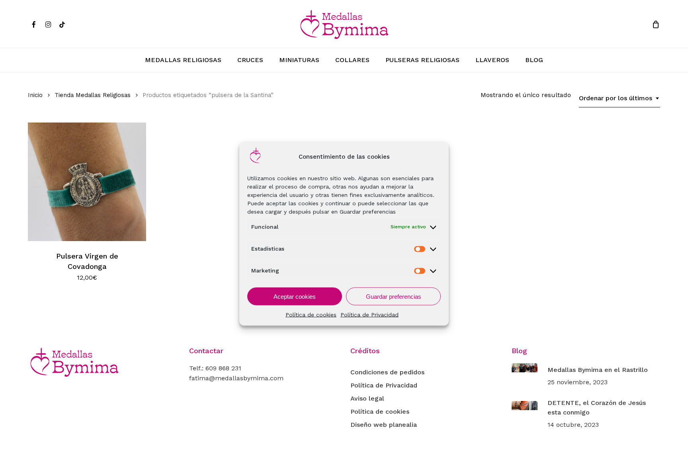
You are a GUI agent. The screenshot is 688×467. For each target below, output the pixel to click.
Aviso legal (367, 398)
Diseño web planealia (383, 424)
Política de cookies (310, 314)
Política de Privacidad (369, 314)
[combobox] (619, 98)
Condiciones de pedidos (387, 372)
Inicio (35, 95)
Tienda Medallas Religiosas (93, 95)
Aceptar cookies (295, 296)
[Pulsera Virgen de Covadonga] (87, 182)
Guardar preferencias (393, 296)
